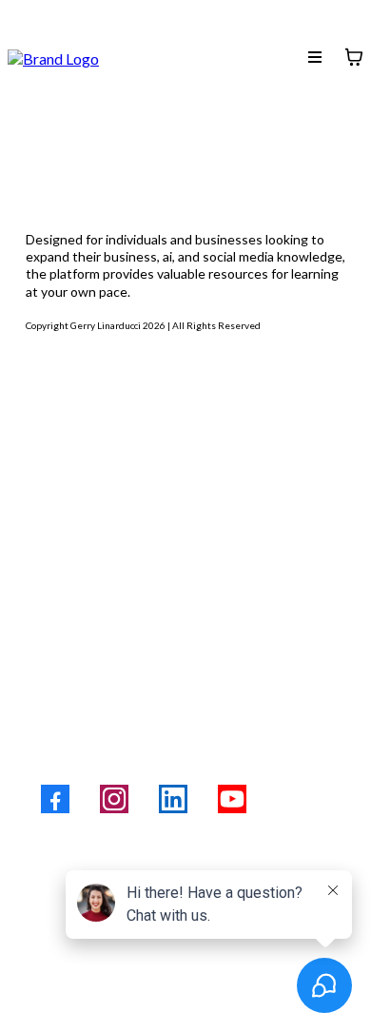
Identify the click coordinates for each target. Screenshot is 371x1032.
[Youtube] (232, 798)
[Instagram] (114, 798)
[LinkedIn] (173, 798)
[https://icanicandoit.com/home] (53, 56)
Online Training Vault (116, 462)
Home (52, 420)
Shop (47, 504)
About (53, 546)
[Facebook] (55, 798)
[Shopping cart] (353, 57)
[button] (315, 57)
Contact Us (74, 587)
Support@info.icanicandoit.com (161, 729)
